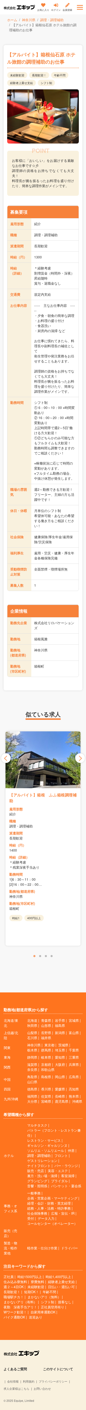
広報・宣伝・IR (63, 1213)
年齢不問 (49, 1291)
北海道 (32, 1020)
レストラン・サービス (44, 1140)
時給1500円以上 (29, 1276)
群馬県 (46, 1050)
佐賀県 (46, 1096)
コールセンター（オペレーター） (52, 1223)
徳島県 (32, 1089)
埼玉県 (60, 1050)
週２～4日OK (14, 1286)
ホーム (12, 19)
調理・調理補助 (52, 19)
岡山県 (60, 1076)
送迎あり (35, 1317)
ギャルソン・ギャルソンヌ (47, 1145)
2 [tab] (40, 956)
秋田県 (32, 1025)
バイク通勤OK (14, 1317)
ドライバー (69, 1248)
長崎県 (60, 1096)
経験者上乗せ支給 (61, 1281)
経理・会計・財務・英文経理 (49, 1203)
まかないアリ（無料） (44, 1296)
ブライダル (59, 1180)
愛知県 (60, 1057)
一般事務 (34, 1193)
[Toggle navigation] (80, 7)
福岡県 (32, 1096)
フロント (61, 1155)
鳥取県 (32, 1076)
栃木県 (32, 1050)
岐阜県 (46, 1057)
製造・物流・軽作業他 (10, 1247)
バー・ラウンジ (66, 1165)
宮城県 (74, 1020)
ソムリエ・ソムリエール (45, 1150)
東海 (7, 1057)
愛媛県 (60, 1089)
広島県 (74, 1076)
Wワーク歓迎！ (15, 1312)
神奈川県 (28, 19)
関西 (7, 1067)
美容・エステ (58, 1170)
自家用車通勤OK (43, 1312)
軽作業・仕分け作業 (42, 1248)
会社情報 (13, 1381)
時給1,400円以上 (58, 1276)
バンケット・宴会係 (66, 1185)
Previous (6, 758)
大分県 (32, 1101)
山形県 (46, 1025)
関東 (7, 1047)
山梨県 (32, 1032)
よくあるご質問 (15, 1368)
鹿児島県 (61, 1101)
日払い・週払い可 (61, 1286)
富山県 (74, 1032)
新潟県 (60, 1032)
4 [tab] (51, 956)
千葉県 (74, 1050)
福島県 (60, 1025)
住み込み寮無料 (15, 1281)
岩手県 (60, 1020)
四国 (7, 1089)
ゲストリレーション (42, 1160)
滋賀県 (32, 1064)
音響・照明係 (37, 1185)
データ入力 (46, 1218)
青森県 (46, 1020)
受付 (30, 1218)
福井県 (46, 1037)
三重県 (74, 1057)
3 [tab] (45, 956)
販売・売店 (35, 1170)
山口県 (32, 1081)
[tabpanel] (43, 838)
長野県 (46, 1032)
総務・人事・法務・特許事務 (49, 1208)
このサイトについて (58, 1368)
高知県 (74, 1089)
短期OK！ (31, 1291)
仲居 (71, 1150)
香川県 (46, 1089)
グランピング (37, 1180)
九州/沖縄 (11, 1098)
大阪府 (60, 1064)
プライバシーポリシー (53, 1381)
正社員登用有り (52, 1307)
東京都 (49, 1045)
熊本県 (74, 1096)
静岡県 (32, 1057)
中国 (7, 1079)
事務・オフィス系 (10, 1208)
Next (80, 758)
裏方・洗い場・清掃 (42, 1175)
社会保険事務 (37, 1213)
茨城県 (63, 1045)
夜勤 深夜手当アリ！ (20, 1307)
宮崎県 (46, 1101)
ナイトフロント (39, 1165)
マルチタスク (37, 1125)
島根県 (46, 1076)
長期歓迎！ (12, 1291)
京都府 (46, 1064)
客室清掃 (68, 1175)
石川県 (32, 1037)
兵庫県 (74, 1064)
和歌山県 (47, 1069)
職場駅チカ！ (14, 1296)
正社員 (9, 1276)
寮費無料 (37, 1281)
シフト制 (47, 1301)
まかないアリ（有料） (20, 1301)
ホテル (9, 1155)
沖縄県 (77, 1101)
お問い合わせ (42, 1388)
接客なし (64, 1301)
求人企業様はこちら (16, 1388)
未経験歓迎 (35, 1286)
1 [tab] (34, 956)
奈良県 (32, 1069)
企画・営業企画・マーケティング (52, 1198)
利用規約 (28, 1381)
